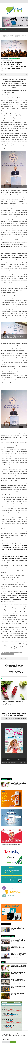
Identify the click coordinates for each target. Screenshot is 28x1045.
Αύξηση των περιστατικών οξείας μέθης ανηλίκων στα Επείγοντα (17, 995)
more (26, 74)
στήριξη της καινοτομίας (7, 653)
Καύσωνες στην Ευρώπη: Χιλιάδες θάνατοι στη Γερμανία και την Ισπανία (18, 981)
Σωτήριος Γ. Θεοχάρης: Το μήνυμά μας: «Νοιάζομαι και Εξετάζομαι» (17, 928)
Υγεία (19, 58)
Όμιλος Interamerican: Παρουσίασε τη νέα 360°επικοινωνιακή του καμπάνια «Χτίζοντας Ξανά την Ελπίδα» (14, 664)
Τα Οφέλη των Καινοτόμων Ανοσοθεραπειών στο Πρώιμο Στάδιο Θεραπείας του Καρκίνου (14, 672)
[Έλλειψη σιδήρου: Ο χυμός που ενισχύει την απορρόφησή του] (14, 690)
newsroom (14, 60)
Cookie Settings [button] (6, 1041)
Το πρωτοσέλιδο (13, 58)
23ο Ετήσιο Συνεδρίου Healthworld (13, 652)
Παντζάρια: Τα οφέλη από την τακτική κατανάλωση (18, 973)
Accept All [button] (13, 1041)
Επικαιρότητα (5, 58)
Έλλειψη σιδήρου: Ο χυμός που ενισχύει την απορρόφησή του (18, 782)
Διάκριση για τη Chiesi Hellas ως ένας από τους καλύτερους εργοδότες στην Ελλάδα (18, 954)
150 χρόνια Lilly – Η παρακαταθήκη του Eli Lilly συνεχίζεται (17, 947)
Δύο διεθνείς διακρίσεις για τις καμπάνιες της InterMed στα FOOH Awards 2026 (18, 940)
